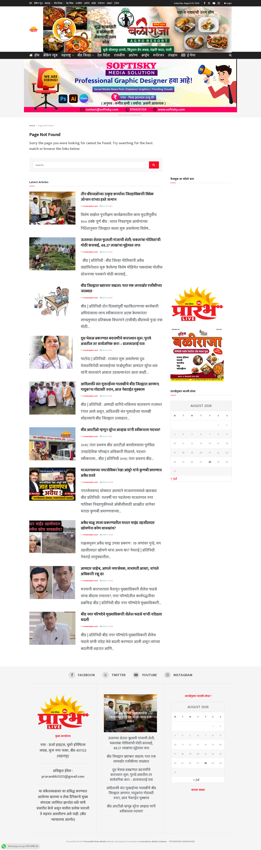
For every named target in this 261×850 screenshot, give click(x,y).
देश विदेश (70, 3)
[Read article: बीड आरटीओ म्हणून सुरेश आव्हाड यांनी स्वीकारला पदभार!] (52, 443)
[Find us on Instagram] (219, 3)
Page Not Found (45, 125)
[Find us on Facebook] (204, 3)
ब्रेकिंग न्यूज (38, 3)
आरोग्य (86, 3)
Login (229, 3)
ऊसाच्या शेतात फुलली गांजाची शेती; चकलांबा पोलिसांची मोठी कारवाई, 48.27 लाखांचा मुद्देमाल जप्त (120, 243)
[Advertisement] (201, 145)
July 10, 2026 (107, 206)
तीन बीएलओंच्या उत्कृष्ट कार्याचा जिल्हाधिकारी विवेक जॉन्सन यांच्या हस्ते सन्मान (117, 197)
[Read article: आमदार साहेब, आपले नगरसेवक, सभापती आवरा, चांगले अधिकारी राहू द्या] (52, 582)
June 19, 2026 (107, 482)
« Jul (174, 479)
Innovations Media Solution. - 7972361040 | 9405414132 (167, 841)
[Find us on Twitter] (209, 3)
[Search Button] (230, 55)
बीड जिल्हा (58, 3)
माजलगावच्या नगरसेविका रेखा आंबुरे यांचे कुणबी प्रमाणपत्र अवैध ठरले (121, 473)
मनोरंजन (101, 3)
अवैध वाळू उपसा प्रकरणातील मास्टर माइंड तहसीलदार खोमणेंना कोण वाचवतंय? (118, 526)
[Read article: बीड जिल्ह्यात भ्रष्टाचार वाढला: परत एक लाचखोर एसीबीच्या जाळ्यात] (52, 299)
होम (30, 3)
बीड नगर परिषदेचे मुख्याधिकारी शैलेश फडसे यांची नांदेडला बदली (121, 617)
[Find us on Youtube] (214, 3)
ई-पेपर (116, 3)
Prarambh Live (90, 206)
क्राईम (94, 3)
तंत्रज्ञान (109, 3)
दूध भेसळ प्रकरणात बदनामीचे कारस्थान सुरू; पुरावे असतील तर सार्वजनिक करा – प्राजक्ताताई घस (116, 341)
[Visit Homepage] (33, 29)
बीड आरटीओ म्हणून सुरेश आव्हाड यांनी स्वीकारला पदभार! (120, 430)
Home (32, 125)
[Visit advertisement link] (137, 29)
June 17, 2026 (107, 534)
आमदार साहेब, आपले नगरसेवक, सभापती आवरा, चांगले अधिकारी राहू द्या (120, 571)
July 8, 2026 (106, 350)
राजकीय (79, 3)
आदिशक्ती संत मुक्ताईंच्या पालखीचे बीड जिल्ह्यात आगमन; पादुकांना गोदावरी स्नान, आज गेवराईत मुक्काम (120, 387)
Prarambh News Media (95, 841)
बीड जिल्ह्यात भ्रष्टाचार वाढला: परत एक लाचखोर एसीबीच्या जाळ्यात (121, 288)
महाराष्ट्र (47, 3)
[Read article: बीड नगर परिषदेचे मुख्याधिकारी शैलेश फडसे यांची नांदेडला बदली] (52, 628)
